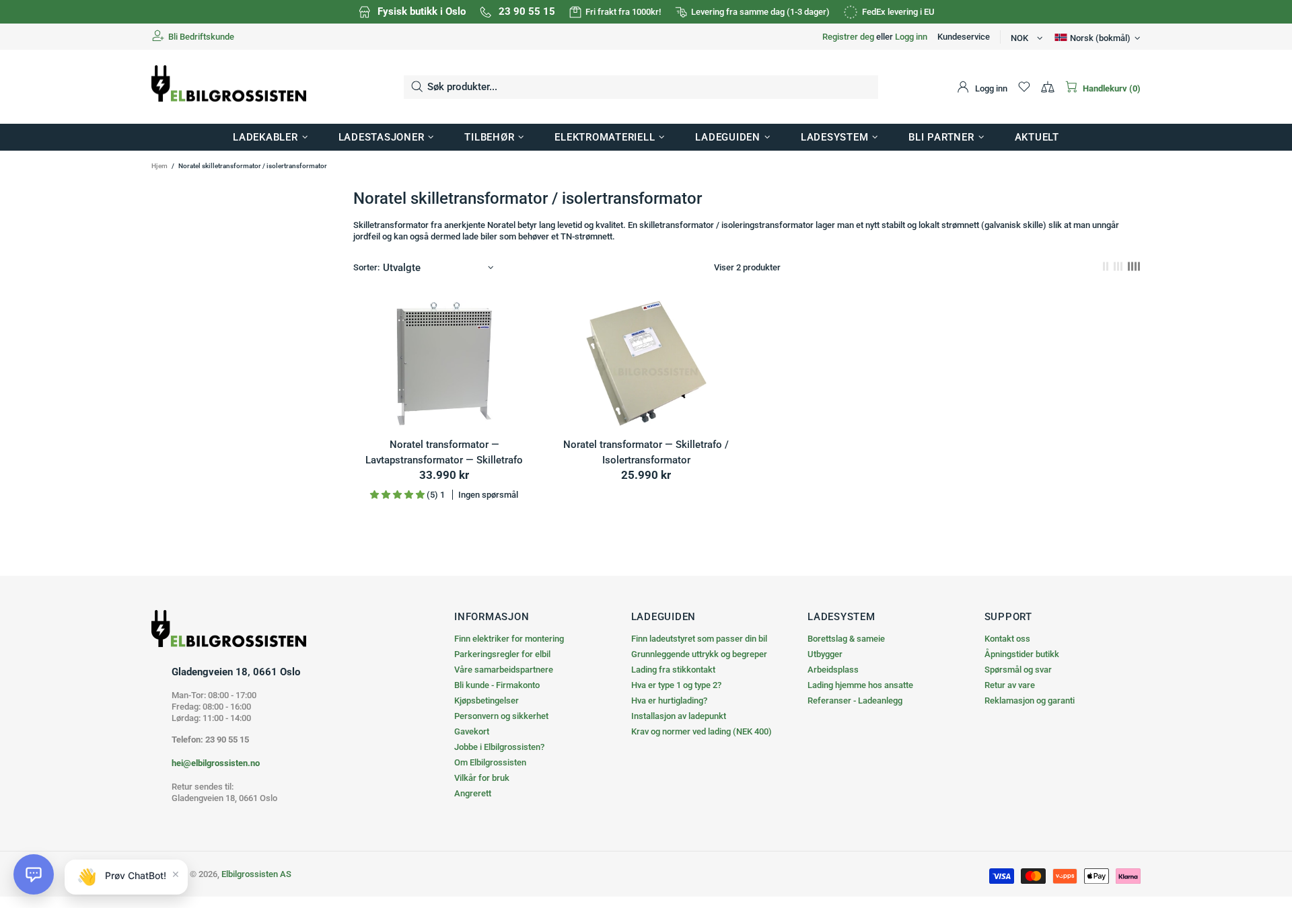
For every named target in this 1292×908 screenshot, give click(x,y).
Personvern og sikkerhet (501, 716)
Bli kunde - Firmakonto (497, 685)
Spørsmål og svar (1018, 670)
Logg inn (911, 37)
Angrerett (472, 793)
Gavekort (471, 731)
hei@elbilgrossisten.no (216, 763)
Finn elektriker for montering (509, 639)
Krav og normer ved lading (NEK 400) (701, 731)
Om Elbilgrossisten (490, 762)
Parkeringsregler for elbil (502, 654)
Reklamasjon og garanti (1029, 700)
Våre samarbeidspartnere (503, 670)
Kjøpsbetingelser (486, 700)
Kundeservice (963, 37)
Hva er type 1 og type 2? (676, 685)
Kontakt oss (1007, 639)
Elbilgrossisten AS (228, 87)
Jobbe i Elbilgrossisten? (499, 747)
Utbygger (825, 654)
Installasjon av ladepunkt (678, 716)
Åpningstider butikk (1021, 654)
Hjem (159, 165)
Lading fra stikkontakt (673, 670)
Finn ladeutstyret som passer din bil (699, 639)
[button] (33, 874)
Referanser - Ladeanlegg (855, 700)
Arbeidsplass (833, 670)
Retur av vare (1009, 685)
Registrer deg (848, 37)
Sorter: (366, 267)
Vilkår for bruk (481, 778)
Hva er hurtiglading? (669, 700)
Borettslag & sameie (846, 639)
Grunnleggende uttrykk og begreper (699, 654)
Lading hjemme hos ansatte (860, 685)
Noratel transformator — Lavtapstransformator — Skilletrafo (444, 452)
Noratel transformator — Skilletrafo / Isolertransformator (646, 452)
